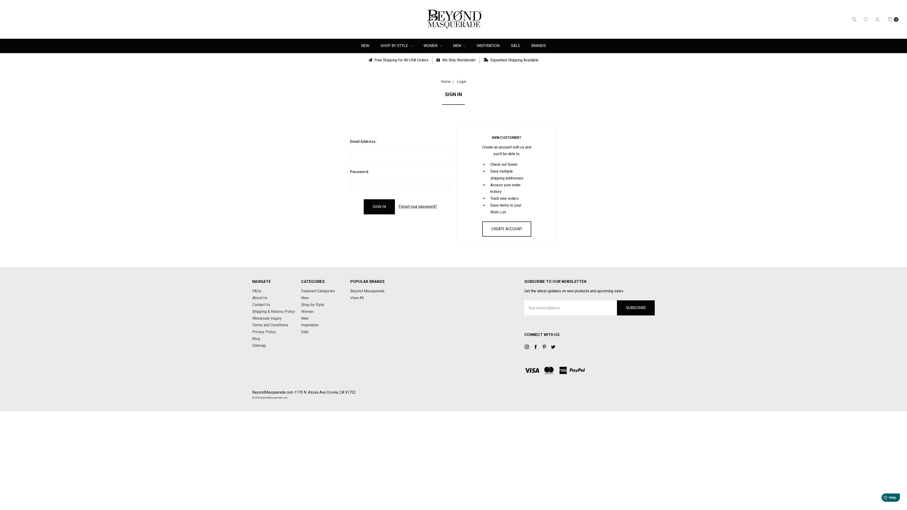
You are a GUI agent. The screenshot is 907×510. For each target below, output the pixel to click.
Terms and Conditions (270, 325)
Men (457, 45)
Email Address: (363, 141)
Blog (256, 338)
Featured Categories (318, 291)
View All (357, 298)
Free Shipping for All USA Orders (400, 60)
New (365, 45)
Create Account (506, 229)
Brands (538, 45)
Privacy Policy (264, 332)
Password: (359, 172)
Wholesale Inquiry (267, 318)
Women (431, 45)
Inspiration (488, 45)
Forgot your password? (418, 206)
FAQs (256, 291)
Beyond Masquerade (367, 291)
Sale (515, 45)
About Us (259, 298)
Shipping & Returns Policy (273, 311)
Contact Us (261, 304)
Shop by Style (395, 45)
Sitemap (259, 345)
